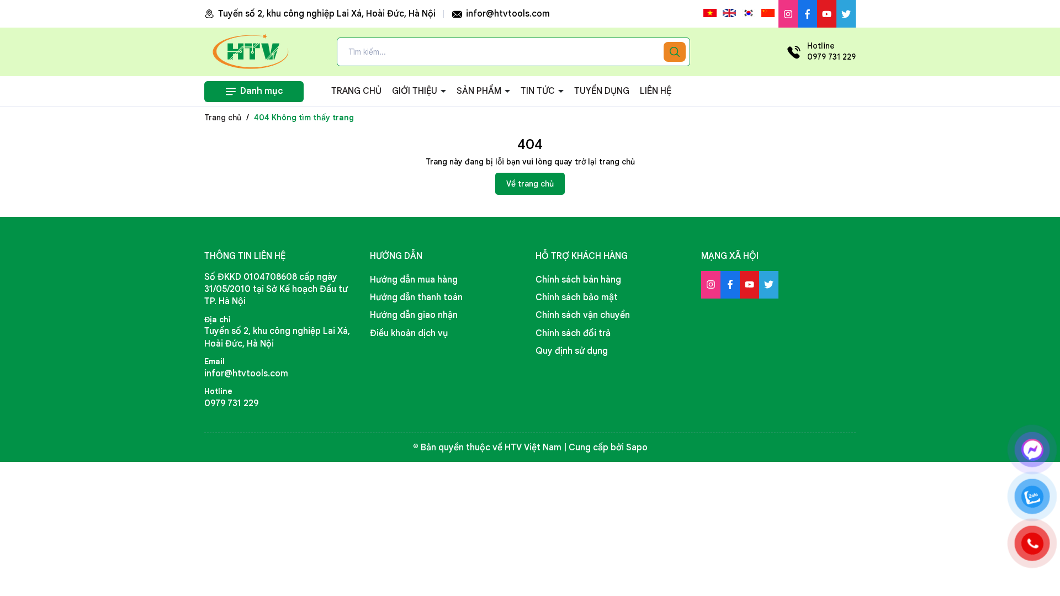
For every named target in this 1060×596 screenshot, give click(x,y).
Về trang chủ (530, 184)
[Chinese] (768, 13)
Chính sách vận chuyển (583, 315)
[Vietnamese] (710, 13)
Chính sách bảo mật (577, 297)
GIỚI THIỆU (415, 91)
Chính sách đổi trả (573, 333)
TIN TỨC (539, 91)
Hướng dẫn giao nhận (414, 315)
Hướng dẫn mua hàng (414, 279)
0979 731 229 (231, 403)
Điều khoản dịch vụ (409, 333)
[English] (729, 13)
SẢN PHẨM (480, 91)
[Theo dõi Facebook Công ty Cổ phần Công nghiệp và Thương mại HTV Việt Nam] (807, 14)
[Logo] (251, 51)
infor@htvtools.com (507, 13)
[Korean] (748, 13)
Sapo (637, 447)
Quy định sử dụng (572, 350)
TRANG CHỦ (356, 91)
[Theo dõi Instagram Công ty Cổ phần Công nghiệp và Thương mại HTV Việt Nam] (788, 14)
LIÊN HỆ (655, 91)
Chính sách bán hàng (578, 279)
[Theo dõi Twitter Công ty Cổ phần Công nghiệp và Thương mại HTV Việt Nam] (846, 14)
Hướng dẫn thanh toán (416, 297)
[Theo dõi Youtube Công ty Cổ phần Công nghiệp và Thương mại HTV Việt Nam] (826, 14)
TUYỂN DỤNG (601, 91)
